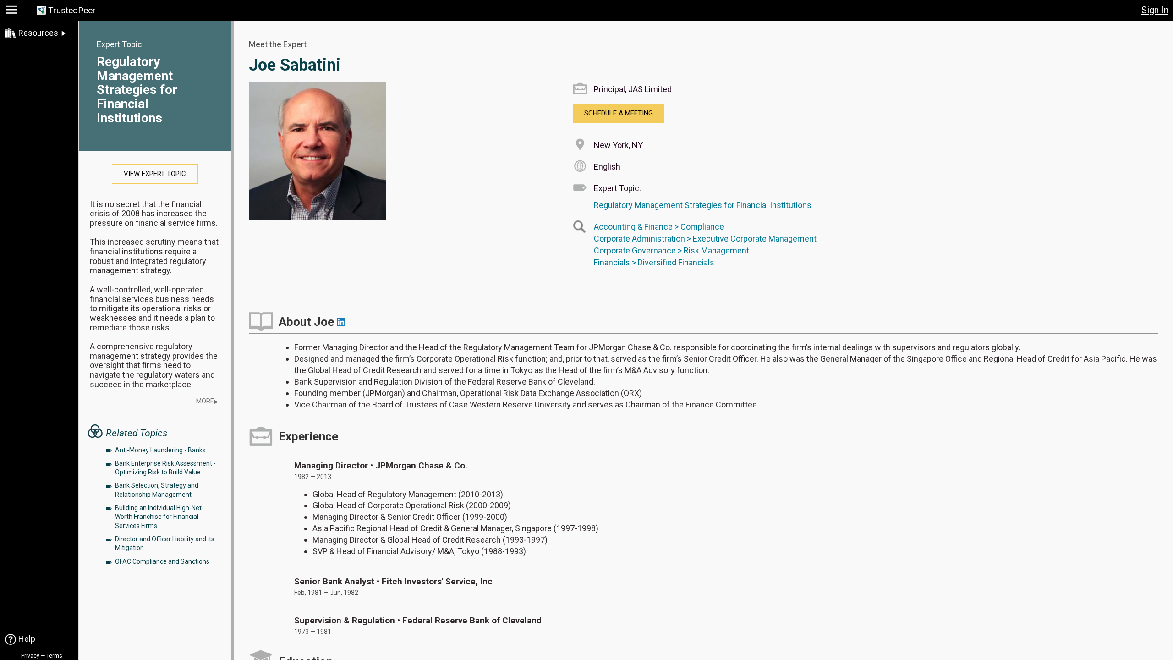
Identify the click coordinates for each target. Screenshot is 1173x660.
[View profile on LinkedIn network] (341, 322)
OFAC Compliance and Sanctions (162, 561)
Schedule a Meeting (618, 113)
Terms (54, 656)
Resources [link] (38, 33)
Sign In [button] (1154, 10)
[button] (13, 11)
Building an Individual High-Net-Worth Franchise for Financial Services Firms (159, 516)
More (207, 401)
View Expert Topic (155, 174)
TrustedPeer (72, 10)
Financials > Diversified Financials (654, 262)
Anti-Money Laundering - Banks (160, 450)
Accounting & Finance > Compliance (659, 226)
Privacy (30, 656)
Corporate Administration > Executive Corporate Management (705, 238)
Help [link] (26, 639)
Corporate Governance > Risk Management (671, 250)
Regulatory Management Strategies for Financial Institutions (137, 90)
